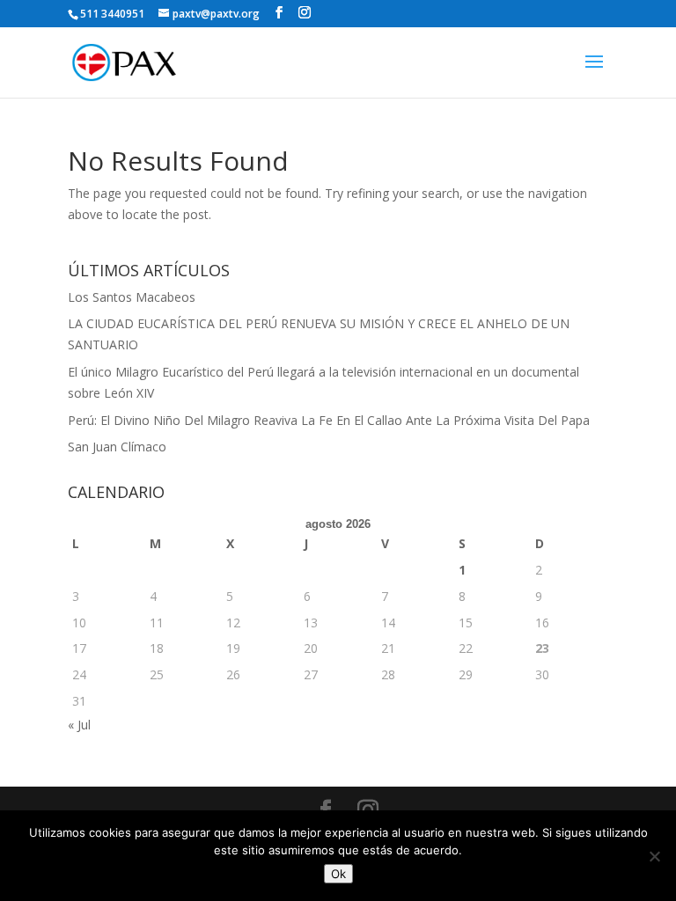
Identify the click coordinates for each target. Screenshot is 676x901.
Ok (338, 874)
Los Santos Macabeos (131, 297)
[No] (654, 856)
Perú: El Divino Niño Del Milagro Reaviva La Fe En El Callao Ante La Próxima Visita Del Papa (329, 420)
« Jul (79, 724)
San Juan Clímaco (117, 446)
